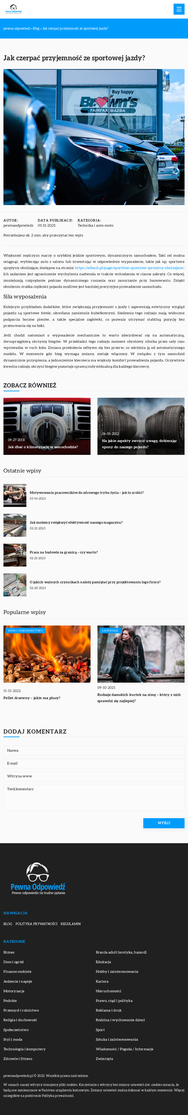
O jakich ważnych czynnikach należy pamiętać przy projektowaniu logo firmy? (95, 582)
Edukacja (103, 962)
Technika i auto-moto (95, 225)
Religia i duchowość (20, 1020)
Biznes (9, 952)
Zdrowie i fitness (17, 1059)
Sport (100, 1030)
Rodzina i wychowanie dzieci (120, 1020)
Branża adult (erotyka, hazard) (121, 952)
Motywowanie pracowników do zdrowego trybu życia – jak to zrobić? (87, 493)
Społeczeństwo (15, 1030)
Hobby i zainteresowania (117, 971)
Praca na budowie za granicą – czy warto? (64, 552)
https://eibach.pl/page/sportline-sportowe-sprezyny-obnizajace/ (129, 268)
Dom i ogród (13, 962)
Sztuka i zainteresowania (117, 1039)
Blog (7, 924)
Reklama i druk (109, 1010)
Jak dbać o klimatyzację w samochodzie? (43, 447)
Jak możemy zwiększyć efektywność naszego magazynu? (76, 522)
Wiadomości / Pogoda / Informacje (125, 1049)
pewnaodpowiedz (18, 225)
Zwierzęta (104, 1059)
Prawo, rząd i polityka (114, 1001)
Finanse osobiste (17, 971)
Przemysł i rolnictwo (21, 1010)
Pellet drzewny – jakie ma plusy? (32, 698)
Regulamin (71, 924)
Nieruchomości (109, 991)
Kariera (102, 981)
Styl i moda (12, 1039)
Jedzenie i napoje (17, 981)
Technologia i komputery (24, 1049)
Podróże (10, 1001)
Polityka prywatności (36, 924)
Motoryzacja (13, 991)
